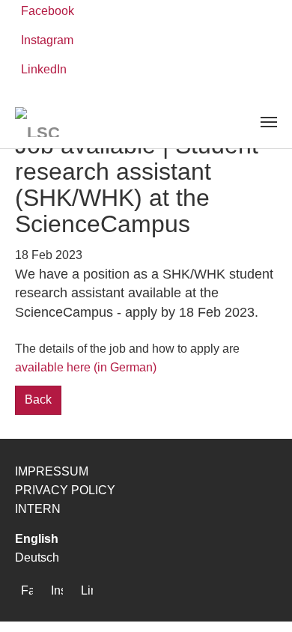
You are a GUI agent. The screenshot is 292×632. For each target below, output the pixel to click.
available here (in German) (85, 367)
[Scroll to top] (259, 599)
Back (38, 399)
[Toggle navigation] (269, 122)
